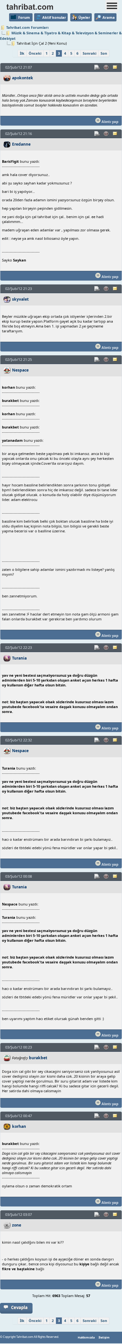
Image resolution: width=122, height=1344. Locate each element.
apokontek (22, 78)
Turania (19, 658)
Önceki (35, 53)
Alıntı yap (109, 121)
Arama (108, 17)
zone (16, 1225)
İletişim (104, 1337)
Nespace (20, 370)
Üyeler (84, 17)
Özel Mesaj (115, 67)
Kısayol (97, 67)
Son (104, 53)
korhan (19, 1126)
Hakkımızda (86, 1337)
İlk (22, 53)
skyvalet (20, 299)
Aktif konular (54, 17)
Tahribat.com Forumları (27, 27)
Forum (24, 17)
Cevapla (19, 1307)
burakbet (38, 1058)
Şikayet (106, 67)
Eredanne (21, 144)
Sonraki (89, 53)
